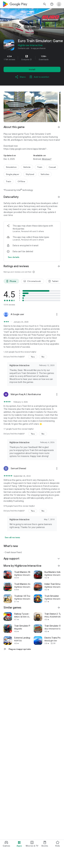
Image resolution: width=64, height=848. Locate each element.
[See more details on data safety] (14, 257)
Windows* (47, 159)
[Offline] (21, 181)
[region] (32, 58)
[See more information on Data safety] (58, 197)
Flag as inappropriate (17, 649)
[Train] (40, 167)
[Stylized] (29, 174)
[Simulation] (11, 167)
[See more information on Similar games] (58, 607)
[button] (31, 60)
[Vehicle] (27, 167)
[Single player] (13, 174)
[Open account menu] (59, 4)
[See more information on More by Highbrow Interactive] (58, 565)
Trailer (32, 26)
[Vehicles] (45, 174)
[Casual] (52, 167)
